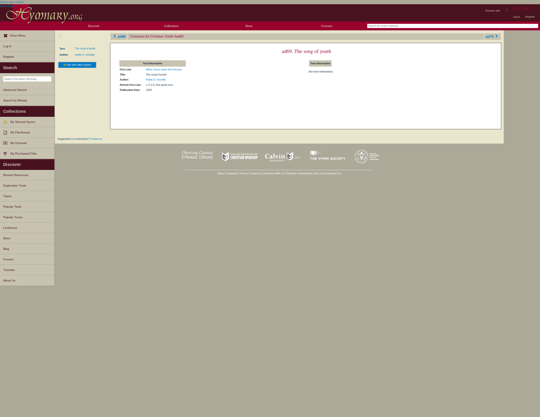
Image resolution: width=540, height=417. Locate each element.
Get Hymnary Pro (331, 173)
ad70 (490, 36)
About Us (9, 280)
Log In (7, 46)
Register (530, 16)
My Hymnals (18, 143)
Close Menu (17, 35)
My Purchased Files (23, 153)
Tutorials (9, 270)
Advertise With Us (274, 173)
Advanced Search (15, 89)
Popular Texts (12, 206)
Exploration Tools (14, 185)
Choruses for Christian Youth (151, 36)
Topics (7, 196)
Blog (6, 248)
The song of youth (85, 48)
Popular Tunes (13, 217)
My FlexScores (20, 132)
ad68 (121, 36)
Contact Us (256, 173)
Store (248, 26)
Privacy (243, 173)
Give (317, 173)
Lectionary (10, 227)
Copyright (232, 173)
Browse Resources (15, 175)
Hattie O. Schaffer (85, 54)
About (221, 173)
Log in (516, 16)
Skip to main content (11, 2)
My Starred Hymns (22, 122)
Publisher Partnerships (299, 173)
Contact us (96, 138)
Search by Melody (15, 100)
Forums (8, 259)
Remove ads (492, 10)
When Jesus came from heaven (164, 69)
